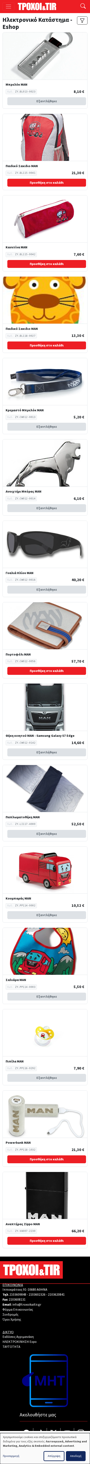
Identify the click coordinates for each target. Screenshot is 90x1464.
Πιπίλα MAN (15, 1061)
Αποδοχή (75, 1456)
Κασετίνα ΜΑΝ (16, 247)
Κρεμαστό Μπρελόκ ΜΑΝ (25, 410)
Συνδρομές (10, 1314)
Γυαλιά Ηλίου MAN (19, 573)
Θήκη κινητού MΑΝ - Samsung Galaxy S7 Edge (40, 735)
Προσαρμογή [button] (11, 1456)
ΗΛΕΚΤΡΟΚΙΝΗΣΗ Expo (20, 1342)
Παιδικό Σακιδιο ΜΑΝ (22, 166)
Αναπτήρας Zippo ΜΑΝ (23, 1224)
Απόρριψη (54, 1456)
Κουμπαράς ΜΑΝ (18, 898)
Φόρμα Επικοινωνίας (18, 1309)
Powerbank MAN (18, 1142)
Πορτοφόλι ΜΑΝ (18, 654)
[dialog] (45, 1448)
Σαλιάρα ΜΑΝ (16, 980)
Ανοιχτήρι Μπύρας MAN (23, 491)
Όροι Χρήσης (12, 1319)
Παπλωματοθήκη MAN (23, 817)
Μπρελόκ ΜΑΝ (16, 84)
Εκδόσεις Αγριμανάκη (18, 1337)
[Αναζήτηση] (83, 6)
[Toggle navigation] (8, 6)
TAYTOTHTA (11, 1346)
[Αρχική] (38, 6)
